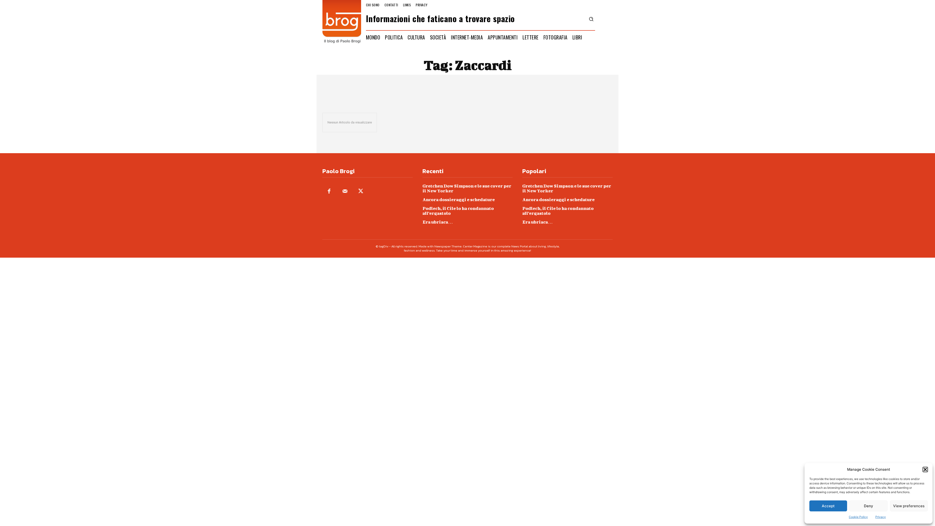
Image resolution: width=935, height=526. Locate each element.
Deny (868, 506)
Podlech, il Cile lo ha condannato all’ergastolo (458, 211)
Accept (828, 506)
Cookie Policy (858, 517)
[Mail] (345, 191)
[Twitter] (360, 191)
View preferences (909, 506)
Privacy (880, 517)
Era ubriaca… (437, 222)
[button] (925, 469)
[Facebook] (329, 191)
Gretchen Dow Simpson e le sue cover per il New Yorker (466, 188)
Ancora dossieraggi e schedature (458, 199)
